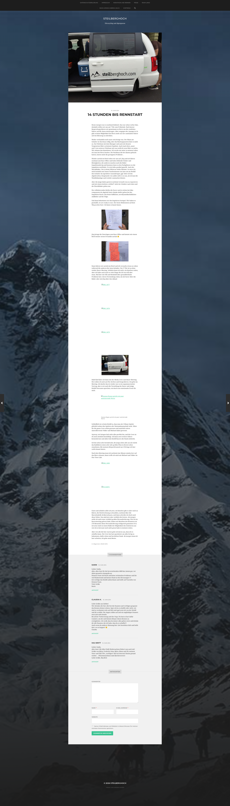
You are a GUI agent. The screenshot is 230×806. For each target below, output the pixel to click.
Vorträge (126, 8)
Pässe (136, 2)
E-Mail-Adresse (122, 708)
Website (95, 717)
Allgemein (96, 544)
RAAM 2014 (104, 544)
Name (94, 708)
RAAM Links (146, 2)
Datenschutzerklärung (89, 2)
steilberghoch (115, 18)
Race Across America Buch (110, 8)
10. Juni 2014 (102, 565)
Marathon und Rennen (121, 2)
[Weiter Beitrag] (228, 403)
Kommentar (96, 681)
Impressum (106, 2)
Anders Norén (119, 787)
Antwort (95, 590)
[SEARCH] (135, 8)
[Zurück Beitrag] (2, 403)
